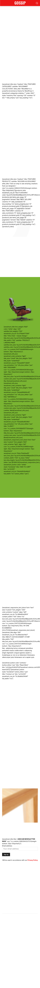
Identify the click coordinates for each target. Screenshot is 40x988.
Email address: (7, 846)
